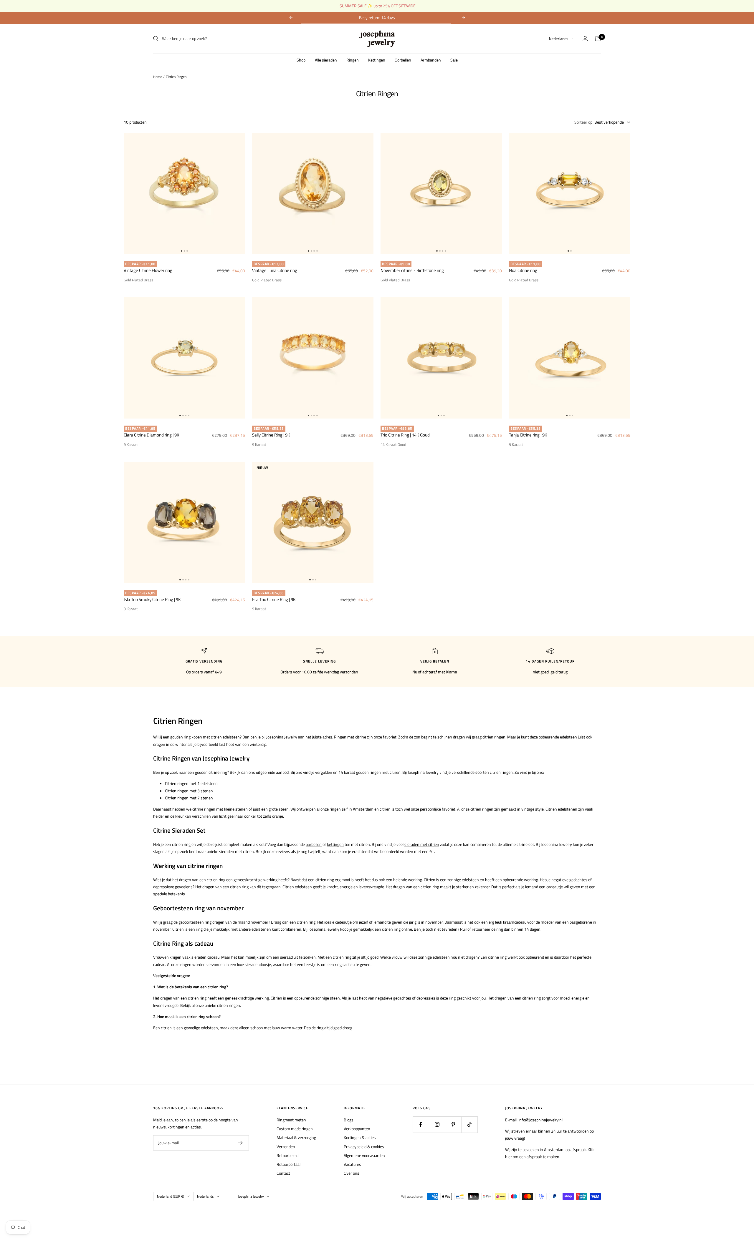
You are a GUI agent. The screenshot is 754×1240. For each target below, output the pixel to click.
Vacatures (352, 1164)
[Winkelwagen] (598, 38)
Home (157, 76)
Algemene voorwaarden (364, 1155)
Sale (454, 60)
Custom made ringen (295, 1129)
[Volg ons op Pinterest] (453, 1124)
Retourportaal (288, 1164)
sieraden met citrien (421, 844)
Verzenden (286, 1146)
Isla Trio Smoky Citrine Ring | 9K (152, 599)
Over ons (351, 1173)
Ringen (352, 60)
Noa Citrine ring (523, 270)
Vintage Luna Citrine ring (274, 270)
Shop (301, 60)
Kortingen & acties (360, 1137)
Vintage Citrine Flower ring (148, 270)
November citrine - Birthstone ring (412, 270)
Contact (283, 1173)
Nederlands (558, 39)
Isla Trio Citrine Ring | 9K (274, 599)
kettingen (335, 844)
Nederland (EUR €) (170, 1196)
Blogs (348, 1120)
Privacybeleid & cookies (364, 1146)
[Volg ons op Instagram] (437, 1124)
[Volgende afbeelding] (240, 193)
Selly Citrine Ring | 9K (271, 435)
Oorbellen (403, 60)
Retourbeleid (287, 1155)
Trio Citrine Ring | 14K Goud (405, 435)
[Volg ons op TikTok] (469, 1124)
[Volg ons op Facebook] (421, 1124)
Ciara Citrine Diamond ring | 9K (151, 435)
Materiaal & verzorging (296, 1137)
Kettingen (376, 60)
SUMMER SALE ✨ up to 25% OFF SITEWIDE (378, 6)
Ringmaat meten (291, 1120)
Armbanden (431, 60)
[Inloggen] (585, 38)
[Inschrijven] (240, 1143)
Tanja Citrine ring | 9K (528, 435)
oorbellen (314, 844)
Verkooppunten (357, 1129)
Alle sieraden (326, 60)
